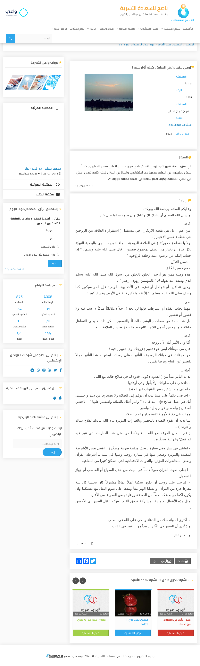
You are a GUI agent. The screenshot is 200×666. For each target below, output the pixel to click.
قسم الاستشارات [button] (149, 28)
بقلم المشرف (77, 28)
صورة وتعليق (106, 28)
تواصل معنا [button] (60, 28)
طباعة (181, 561)
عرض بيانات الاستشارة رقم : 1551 (135, 44)
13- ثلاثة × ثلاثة (33, 168)
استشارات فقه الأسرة (170, 44)
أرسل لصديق (160, 561)
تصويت (54, 263)
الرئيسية (190, 44)
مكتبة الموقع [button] (127, 28)
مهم (52, 238)
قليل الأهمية (48, 246)
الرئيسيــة (188, 28)
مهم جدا (50, 230)
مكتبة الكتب (45, 194)
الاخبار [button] (93, 28)
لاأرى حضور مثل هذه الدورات (39, 254)
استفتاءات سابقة (14, 269)
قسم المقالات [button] (172, 28)
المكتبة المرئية (42, 108)
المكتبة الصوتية (42, 184)
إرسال (52, 452)
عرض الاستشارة (175, 632)
